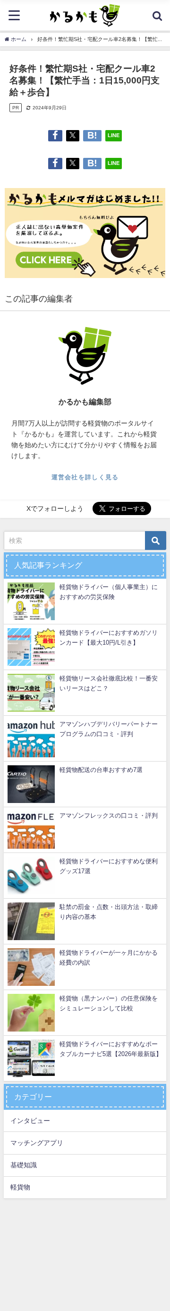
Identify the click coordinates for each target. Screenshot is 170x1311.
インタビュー (30, 1120)
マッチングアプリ (36, 1142)
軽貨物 (20, 1187)
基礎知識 (23, 1165)
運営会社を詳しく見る (85, 477)
